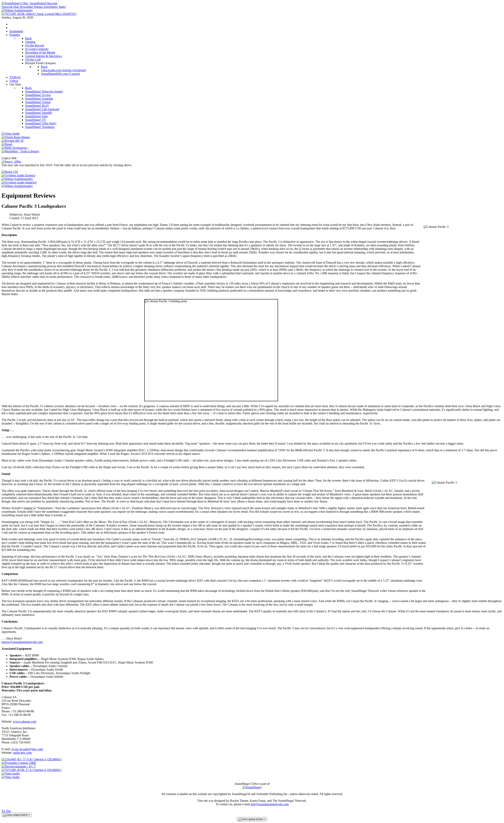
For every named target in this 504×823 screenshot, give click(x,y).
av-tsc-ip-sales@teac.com (27, 749)
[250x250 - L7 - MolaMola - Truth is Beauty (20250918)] (20, 151)
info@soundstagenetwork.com (270, 804)
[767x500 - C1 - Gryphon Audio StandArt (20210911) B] (19, 182)
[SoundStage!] (252, 787)
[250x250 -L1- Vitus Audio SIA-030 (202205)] (11, 133)
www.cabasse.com (24, 721)
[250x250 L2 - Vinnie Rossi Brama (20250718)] (16, 137)
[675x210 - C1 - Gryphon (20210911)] (18, 175)
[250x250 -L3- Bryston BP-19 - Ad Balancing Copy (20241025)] (12, 140)
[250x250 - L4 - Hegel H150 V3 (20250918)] (7, 144)
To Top (6, 811)
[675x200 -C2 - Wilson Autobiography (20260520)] (17, 179)
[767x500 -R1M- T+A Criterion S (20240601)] (31, 770)
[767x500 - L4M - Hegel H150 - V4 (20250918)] (10, 171)
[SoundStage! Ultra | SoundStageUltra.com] (29, 3)
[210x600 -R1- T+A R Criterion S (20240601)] (32, 759)
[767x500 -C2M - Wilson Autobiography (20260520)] (17, 186)
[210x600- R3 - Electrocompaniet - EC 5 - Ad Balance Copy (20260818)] (18, 766)
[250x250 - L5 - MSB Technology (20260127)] (15, 147)
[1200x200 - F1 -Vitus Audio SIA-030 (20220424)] (11, 773)
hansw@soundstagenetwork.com (22, 642)
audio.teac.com (22, 752)
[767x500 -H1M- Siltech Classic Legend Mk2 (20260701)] (39, 14)
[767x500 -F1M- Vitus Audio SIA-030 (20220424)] (11, 777)
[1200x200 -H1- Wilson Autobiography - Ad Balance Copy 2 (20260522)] (17, 10)
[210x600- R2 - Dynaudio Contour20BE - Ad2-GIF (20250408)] (19, 763)
